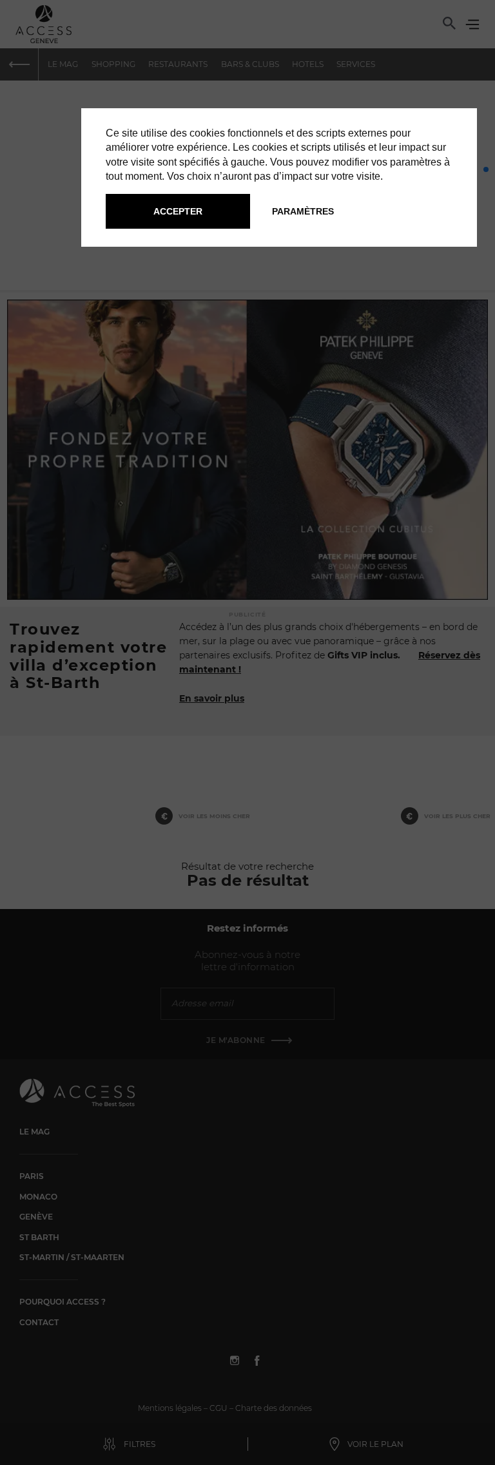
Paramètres (303, 211)
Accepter (177, 211)
